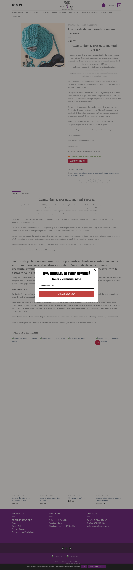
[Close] (95, 270)
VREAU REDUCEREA (66, 294)
